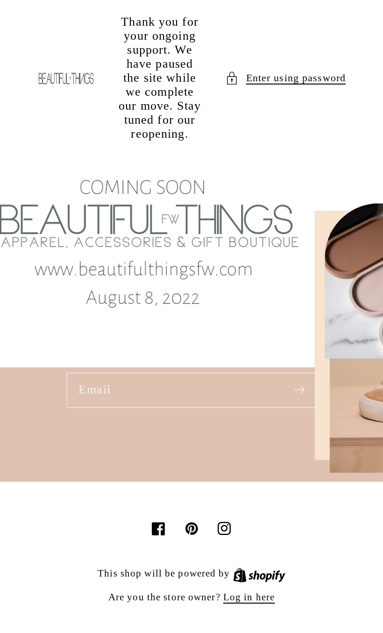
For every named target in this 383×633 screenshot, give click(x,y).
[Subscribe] (299, 389)
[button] (285, 78)
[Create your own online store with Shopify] (259, 573)
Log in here (249, 596)
